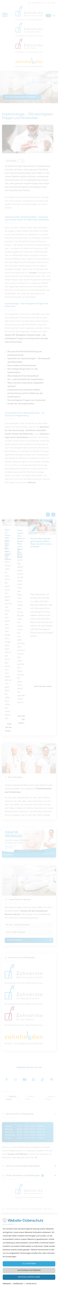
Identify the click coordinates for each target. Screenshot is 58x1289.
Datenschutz (18, 1283)
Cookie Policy (31, 1283)
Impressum (7, 1283)
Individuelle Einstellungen (29, 1277)
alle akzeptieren (29, 1264)
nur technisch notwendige (29, 1270)
